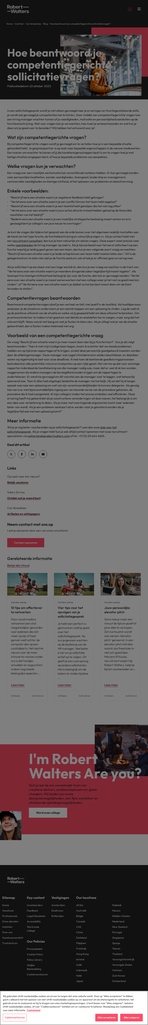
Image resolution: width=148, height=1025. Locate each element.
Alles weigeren (132, 1017)
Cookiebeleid (33, 1010)
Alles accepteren (106, 1017)
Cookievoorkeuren (15, 1017)
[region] (74, 1008)
